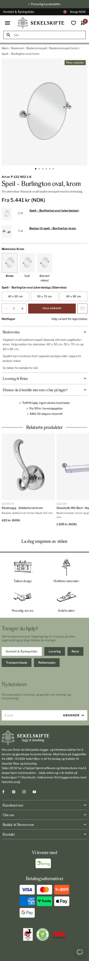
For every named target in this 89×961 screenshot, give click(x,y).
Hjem (5, 48)
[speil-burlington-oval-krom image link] (44, 112)
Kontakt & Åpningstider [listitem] (22, 651)
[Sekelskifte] (44, 737)
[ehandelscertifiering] (42, 934)
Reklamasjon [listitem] (46, 662)
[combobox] (48, 35)
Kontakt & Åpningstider (19, 11)
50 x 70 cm (44, 296)
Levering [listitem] (55, 651)
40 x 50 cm (15, 296)
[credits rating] (59, 934)
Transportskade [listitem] (16, 662)
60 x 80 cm (73, 296)
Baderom (17, 48)
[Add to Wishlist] (82, 309)
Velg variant (51, 308)
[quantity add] (22, 308)
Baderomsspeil (37, 48)
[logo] (41, 23)
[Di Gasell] (28, 934)
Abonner (71, 715)
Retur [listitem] (75, 651)
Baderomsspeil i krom (63, 48)
